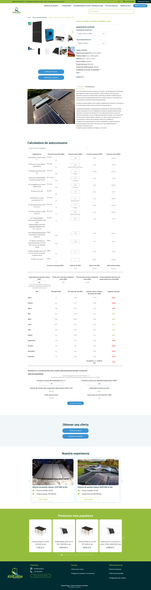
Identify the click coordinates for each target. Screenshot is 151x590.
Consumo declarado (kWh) (56, 154)
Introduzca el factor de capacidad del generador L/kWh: (99, 380)
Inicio (29, 17)
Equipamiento (37, 154)
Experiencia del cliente (18, 1)
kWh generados (56, 291)
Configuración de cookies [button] (117, 578)
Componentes (66, 6)
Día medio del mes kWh (75, 291)
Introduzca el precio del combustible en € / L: (51, 380)
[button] (73, 32)
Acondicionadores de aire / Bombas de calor (88, 6)
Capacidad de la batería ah (84, 30)
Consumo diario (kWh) (75, 154)
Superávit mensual (113, 291)
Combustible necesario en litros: (99, 388)
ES (118, 1)
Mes (37, 291)
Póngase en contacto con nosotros (82, 573)
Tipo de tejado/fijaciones (83, 39)
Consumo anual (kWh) (114, 154)
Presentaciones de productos (56, 1)
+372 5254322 (130, 1)
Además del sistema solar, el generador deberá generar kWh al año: (51, 388)
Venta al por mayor (77, 569)
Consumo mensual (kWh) (94, 154)
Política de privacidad (116, 573)
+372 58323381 (38, 571)
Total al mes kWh (94, 265)
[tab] (80, 87)
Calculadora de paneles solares (34, 1)
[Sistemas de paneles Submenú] (59, 5)
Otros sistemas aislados (40, 17)
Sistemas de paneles (51, 6)
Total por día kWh (75, 265)
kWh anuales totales (113, 265)
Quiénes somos (125, 6)
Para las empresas (112, 6)
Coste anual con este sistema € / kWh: (99, 395)
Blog (45, 1)
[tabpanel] (100, 109)
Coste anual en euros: (51, 395)
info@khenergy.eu (39, 568)
